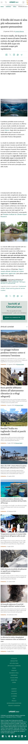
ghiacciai (17, 288)
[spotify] (12, 736)
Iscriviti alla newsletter (13, 317)
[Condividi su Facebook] (6, 55)
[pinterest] (9, 736)
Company (14, 689)
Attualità (14, 658)
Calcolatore (14, 677)
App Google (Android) (14, 665)
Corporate (14, 675)
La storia (14, 696)
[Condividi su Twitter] (10, 55)
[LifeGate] (14, 2)
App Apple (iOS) (14, 663)
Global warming (10, 288)
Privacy (14, 701)
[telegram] (25, 736)
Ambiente (3, 364)
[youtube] (16, 736)
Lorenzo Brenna (19, 31)
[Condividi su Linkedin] (14, 55)
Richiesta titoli (14, 673)
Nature (7, 130)
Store (7, 2)
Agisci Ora (14, 680)
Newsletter (14, 661)
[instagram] (19, 736)
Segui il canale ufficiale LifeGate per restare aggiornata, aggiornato (12, 271)
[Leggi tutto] (26, 326)
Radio (14, 668)
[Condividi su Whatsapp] (18, 55)
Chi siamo (14, 693)
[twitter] (6, 736)
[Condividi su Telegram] (21, 55)
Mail (14, 698)
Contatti (14, 691)
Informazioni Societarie (14, 703)
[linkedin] (22, 736)
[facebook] (3, 736)
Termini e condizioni (14, 705)
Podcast (14, 670)
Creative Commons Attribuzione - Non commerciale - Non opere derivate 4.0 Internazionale (13, 282)
